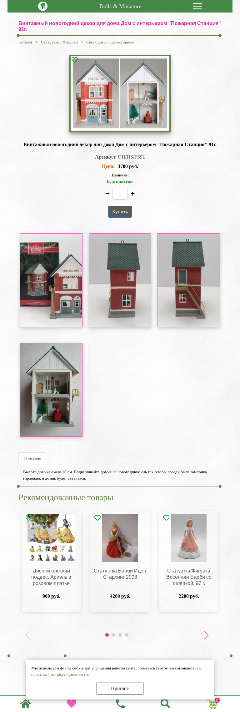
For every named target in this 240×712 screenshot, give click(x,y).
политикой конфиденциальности (59, 674)
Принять (120, 688)
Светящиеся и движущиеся (110, 42)
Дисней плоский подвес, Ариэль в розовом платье (51, 577)
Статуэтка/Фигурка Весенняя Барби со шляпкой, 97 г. (189, 577)
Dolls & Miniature (120, 6)
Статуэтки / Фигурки (59, 42)
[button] (206, 635)
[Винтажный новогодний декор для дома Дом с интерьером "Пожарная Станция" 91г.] (120, 93)
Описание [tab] (32, 458)
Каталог (25, 42)
